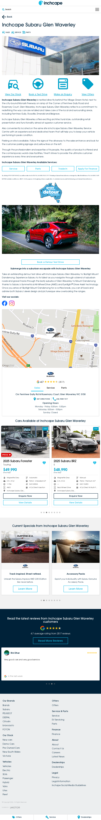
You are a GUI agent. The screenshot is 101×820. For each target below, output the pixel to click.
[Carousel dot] (41, 512)
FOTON (6, 729)
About (55, 744)
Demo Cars (8, 744)
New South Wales (11, 751)
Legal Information (61, 781)
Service (13, 168)
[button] (50, 664)
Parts (38, 168)
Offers (55, 705)
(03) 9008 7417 (62, 399)
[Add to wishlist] (45, 463)
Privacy (55, 777)
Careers (56, 752)
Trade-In (62, 168)
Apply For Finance (87, 168)
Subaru (6, 709)
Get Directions (43, 399)
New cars (7, 739)
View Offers (88, 94)
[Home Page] (50, 3)
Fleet (5, 794)
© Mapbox (93, 366)
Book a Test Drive (38, 94)
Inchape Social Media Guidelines (69, 785)
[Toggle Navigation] (97, 9)
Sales (37, 387)
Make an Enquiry (63, 94)
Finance (56, 734)
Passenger (8, 778)
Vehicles (7, 766)
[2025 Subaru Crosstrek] (76, 442)
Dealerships (58, 767)
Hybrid (6, 782)
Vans (5, 786)
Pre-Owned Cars (11, 747)
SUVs (5, 774)
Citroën (7, 721)
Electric (6, 770)
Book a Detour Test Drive (50, 262)
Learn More (25, 588)
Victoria (7, 756)
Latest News (58, 756)
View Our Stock (13, 94)
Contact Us (58, 748)
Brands (6, 705)
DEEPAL (6, 717)
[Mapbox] (9, 365)
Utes (5, 790)
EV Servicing (58, 719)
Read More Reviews (50, 640)
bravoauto (8, 725)
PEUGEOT (7, 713)
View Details (25, 502)
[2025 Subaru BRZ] (26, 442)
